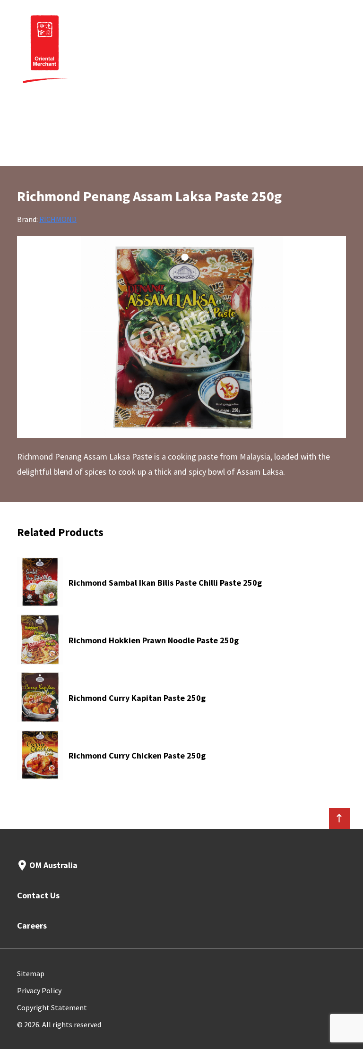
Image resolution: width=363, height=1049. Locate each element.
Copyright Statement (52, 1007)
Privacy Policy (39, 990)
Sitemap (30, 973)
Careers (32, 925)
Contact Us (38, 895)
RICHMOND (58, 219)
